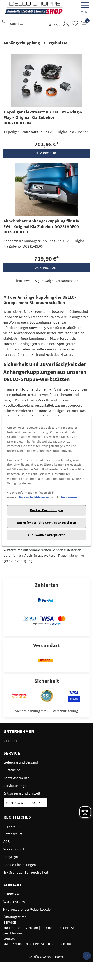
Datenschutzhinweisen (34, 497)
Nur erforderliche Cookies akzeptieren (46, 523)
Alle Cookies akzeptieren (46, 535)
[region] (46, 481)
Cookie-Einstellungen (46, 510)
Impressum (69, 497)
